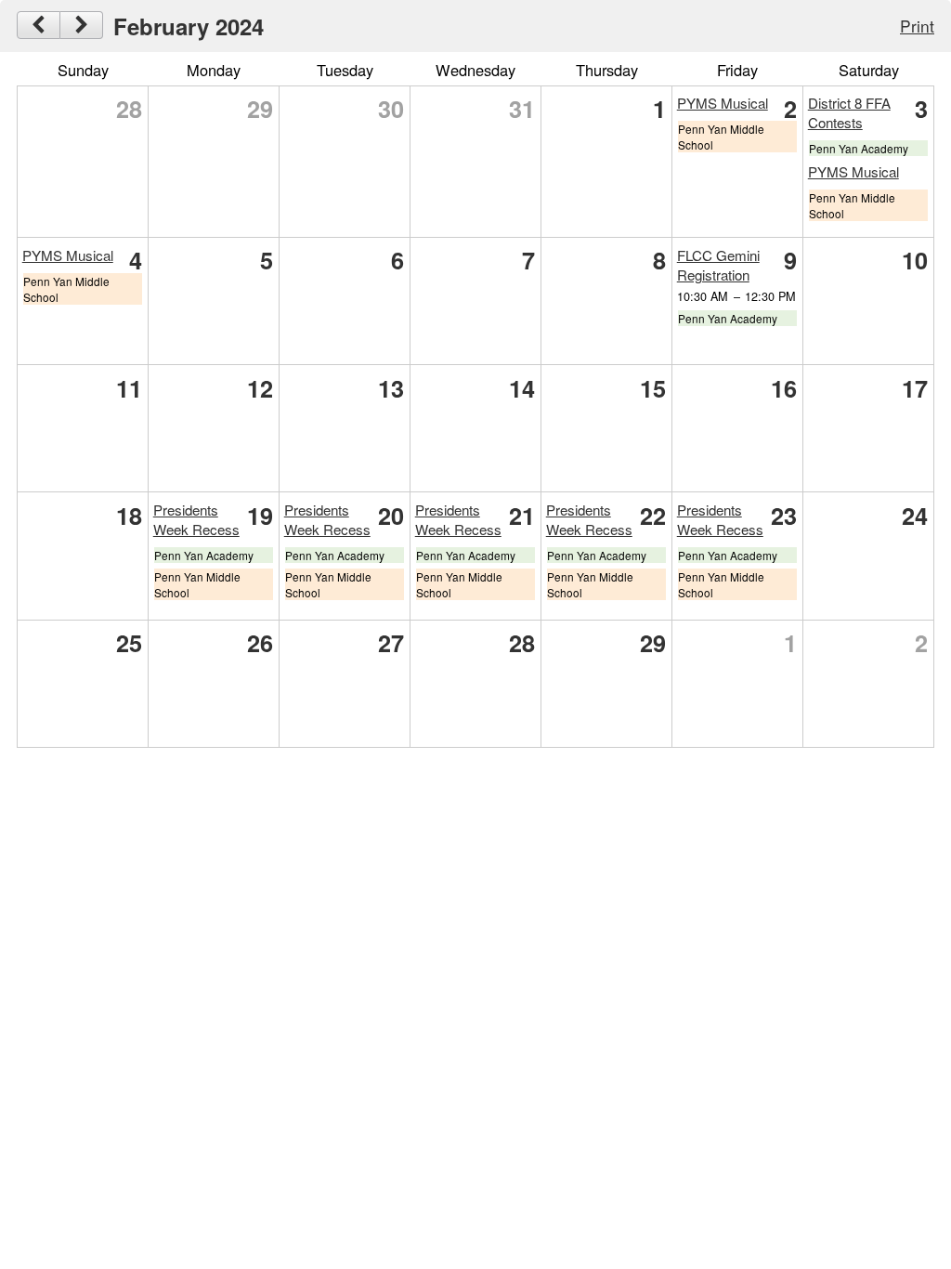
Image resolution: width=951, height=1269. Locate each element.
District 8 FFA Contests (849, 112)
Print (917, 25)
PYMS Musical (722, 102)
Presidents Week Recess (196, 519)
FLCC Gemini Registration (718, 264)
